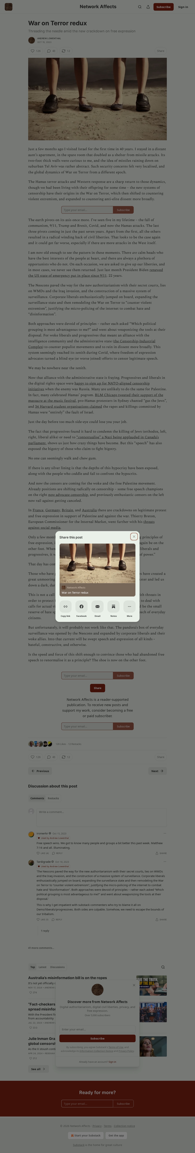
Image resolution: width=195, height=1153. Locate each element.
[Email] (97, 606)
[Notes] (113, 606)
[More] (129, 606)
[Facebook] (81, 606)
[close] (134, 537)
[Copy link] (65, 606)
